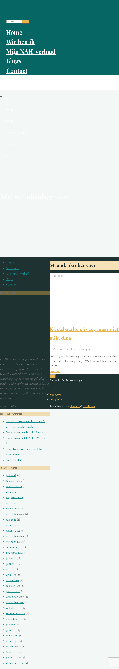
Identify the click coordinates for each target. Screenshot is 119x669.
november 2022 (15, 514)
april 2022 (12, 525)
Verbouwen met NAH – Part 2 (24, 432)
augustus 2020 (14, 619)
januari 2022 (13, 530)
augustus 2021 (14, 552)
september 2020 (15, 613)
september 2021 (15, 547)
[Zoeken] (25, 22)
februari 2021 (13, 586)
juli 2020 (11, 624)
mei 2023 (11, 503)
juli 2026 (11, 475)
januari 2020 (13, 657)
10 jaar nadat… (14, 460)
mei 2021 (11, 569)
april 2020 (12, 641)
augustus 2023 (14, 497)
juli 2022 (11, 519)
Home (10, 263)
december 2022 (15, 508)
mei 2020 (11, 635)
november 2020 (15, 602)
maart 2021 (12, 580)
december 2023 (15, 492)
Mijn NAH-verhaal (17, 274)
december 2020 (15, 597)
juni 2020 (11, 630)
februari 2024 (14, 486)
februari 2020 (14, 652)
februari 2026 (14, 481)
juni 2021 (11, 564)
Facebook (55, 394)
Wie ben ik (12, 268)
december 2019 (15, 663)
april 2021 (11, 575)
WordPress (89, 406)
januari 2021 (13, 591)
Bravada (75, 406)
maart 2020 (13, 646)
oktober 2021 (14, 541)
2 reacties (57, 275)
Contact (11, 285)
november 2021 (15, 536)
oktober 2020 (14, 608)
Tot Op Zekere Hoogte (18, 80)
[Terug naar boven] (53, 376)
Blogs (9, 279)
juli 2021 (11, 558)
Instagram (55, 399)
